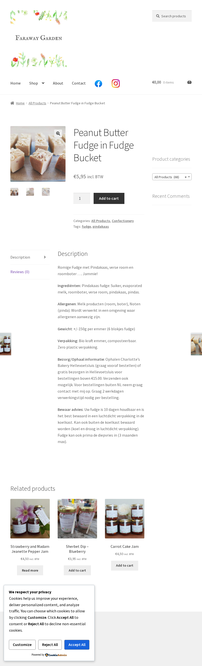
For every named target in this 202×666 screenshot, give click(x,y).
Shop (33, 83)
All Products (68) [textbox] (170, 177)
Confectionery (123, 221)
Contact (79, 83)
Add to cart (109, 198)
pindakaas (101, 226)
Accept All (76, 644)
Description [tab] (20, 257)
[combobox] (172, 176)
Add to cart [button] (77, 570)
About (58, 83)
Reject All (50, 644)
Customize (22, 644)
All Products (37, 103)
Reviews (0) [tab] (19, 271)
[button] (58, 133)
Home (15, 83)
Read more (30, 570)
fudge (86, 226)
